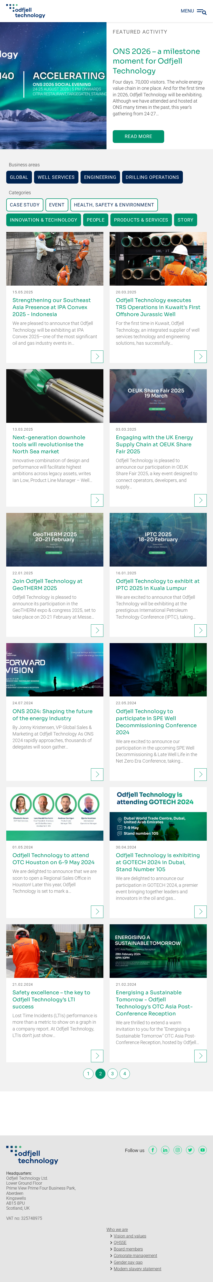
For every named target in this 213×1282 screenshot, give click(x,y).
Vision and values (130, 1236)
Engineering (100, 177)
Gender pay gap (128, 1262)
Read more (138, 136)
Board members (128, 1249)
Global (19, 177)
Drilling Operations (152, 177)
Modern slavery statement (137, 1268)
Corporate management (135, 1255)
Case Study (25, 205)
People (96, 220)
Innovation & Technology (43, 220)
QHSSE (120, 1242)
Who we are (117, 1229)
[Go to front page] (25, 11)
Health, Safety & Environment (114, 205)
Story (186, 220)
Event (57, 205)
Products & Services (141, 220)
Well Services (56, 177)
